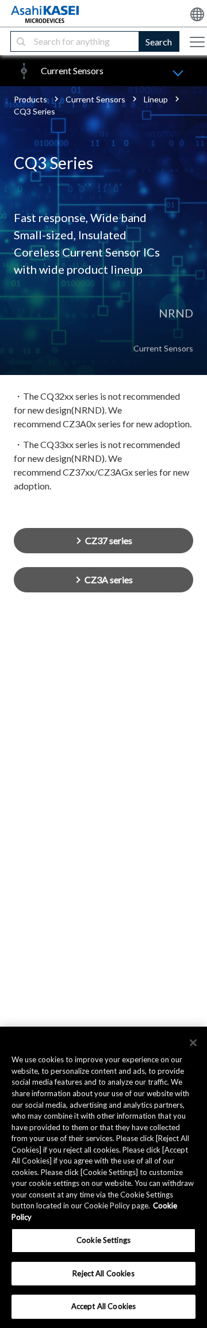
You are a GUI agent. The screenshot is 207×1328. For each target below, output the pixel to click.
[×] (193, 1042)
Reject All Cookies (103, 1273)
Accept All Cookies (103, 1306)
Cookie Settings (103, 1240)
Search (158, 41)
